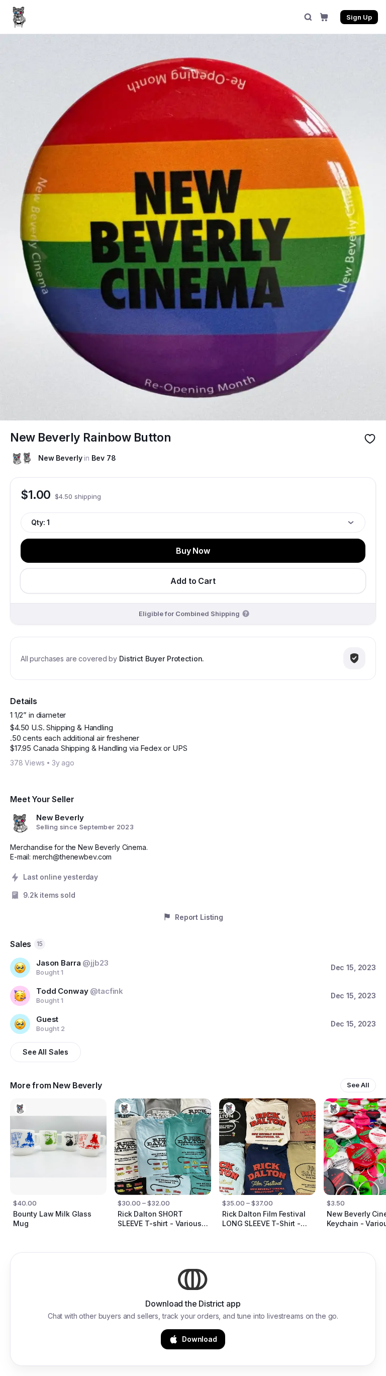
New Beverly (60, 458)
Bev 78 (103, 458)
